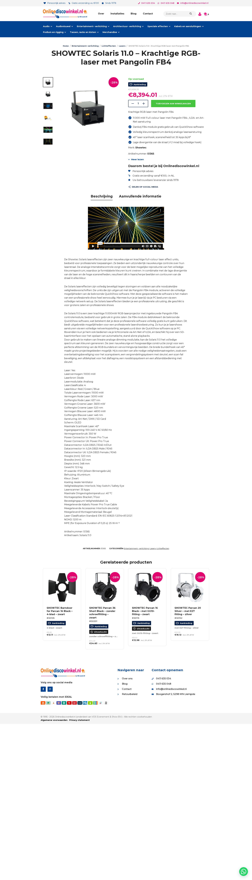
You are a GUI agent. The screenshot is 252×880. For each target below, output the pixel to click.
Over (101, 13)
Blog (133, 13)
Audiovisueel (63, 26)
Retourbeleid (129, 694)
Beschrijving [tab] (102, 196)
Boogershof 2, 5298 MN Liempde (175, 694)
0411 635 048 (167, 3)
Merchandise (110, 32)
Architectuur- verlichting (127, 26)
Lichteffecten (109, 46)
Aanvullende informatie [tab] (140, 196)
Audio (46, 26)
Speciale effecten (157, 26)
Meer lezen (137, 159)
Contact (148, 13)
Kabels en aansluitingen (187, 26)
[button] (243, 871)
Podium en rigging (53, 32)
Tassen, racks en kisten (83, 32)
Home (66, 46)
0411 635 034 (148, 3)
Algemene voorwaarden (54, 720)
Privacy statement (79, 720)
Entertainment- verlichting (92, 26)
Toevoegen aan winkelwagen (173, 103)
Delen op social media (145, 187)
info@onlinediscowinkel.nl (194, 3)
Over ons (127, 678)
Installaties (117, 13)
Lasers (122, 46)
